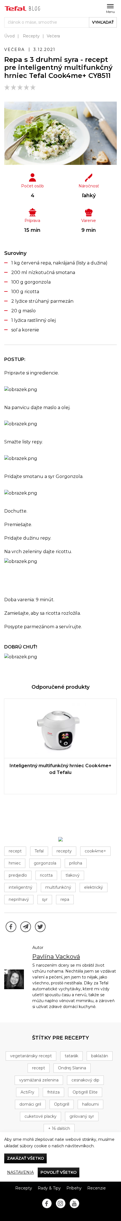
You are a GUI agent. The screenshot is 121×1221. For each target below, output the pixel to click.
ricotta (46, 875)
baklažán (99, 1055)
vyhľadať (103, 22)
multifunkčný (58, 887)
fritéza (53, 1092)
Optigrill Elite (85, 1092)
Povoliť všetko (59, 1172)
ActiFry (27, 1092)
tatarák (71, 1055)
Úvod (9, 36)
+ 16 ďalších (59, 1128)
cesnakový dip (85, 1080)
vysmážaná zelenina (39, 1080)
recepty (64, 851)
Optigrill (61, 1104)
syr (45, 899)
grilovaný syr (82, 1116)
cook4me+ (95, 851)
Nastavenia (20, 1172)
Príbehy (74, 1188)
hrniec (15, 863)
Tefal (39, 851)
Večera (53, 36)
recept (15, 851)
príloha (75, 863)
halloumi (90, 1104)
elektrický (93, 887)
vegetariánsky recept (31, 1055)
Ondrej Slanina (72, 1067)
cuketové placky (40, 1116)
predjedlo (18, 875)
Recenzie (96, 1188)
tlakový (73, 875)
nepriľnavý (19, 899)
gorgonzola (45, 863)
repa (64, 899)
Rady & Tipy (49, 1188)
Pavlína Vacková (56, 956)
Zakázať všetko (25, 1158)
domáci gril (30, 1104)
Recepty (31, 36)
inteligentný (20, 887)
